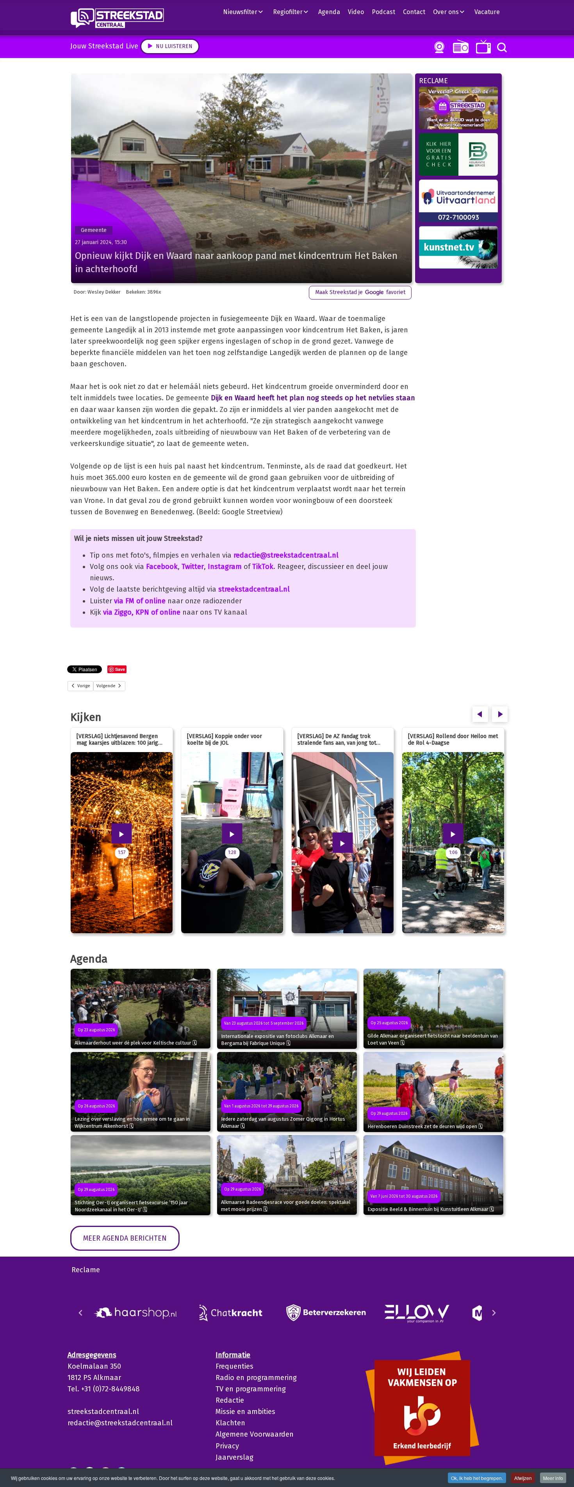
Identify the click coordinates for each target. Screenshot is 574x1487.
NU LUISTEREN (459, 46)
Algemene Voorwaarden (255, 1434)
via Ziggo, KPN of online (141, 612)
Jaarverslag (234, 1457)
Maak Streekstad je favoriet (360, 292)
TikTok (262, 566)
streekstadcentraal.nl (254, 589)
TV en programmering (251, 1389)
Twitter (193, 566)
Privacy (227, 1446)
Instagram (225, 566)
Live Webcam (437, 47)
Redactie (230, 1400)
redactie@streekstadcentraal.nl (286, 555)
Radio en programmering (256, 1377)
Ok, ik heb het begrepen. (477, 1478)
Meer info (553, 1478)
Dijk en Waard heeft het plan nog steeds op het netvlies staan (313, 398)
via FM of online (140, 601)
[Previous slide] (81, 1313)
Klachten (230, 1423)
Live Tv (482, 46)
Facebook (162, 566)
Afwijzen (523, 1478)
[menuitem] (246, 11)
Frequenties (234, 1366)
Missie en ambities (245, 1411)
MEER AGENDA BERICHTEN (125, 1238)
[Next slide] (493, 1313)
